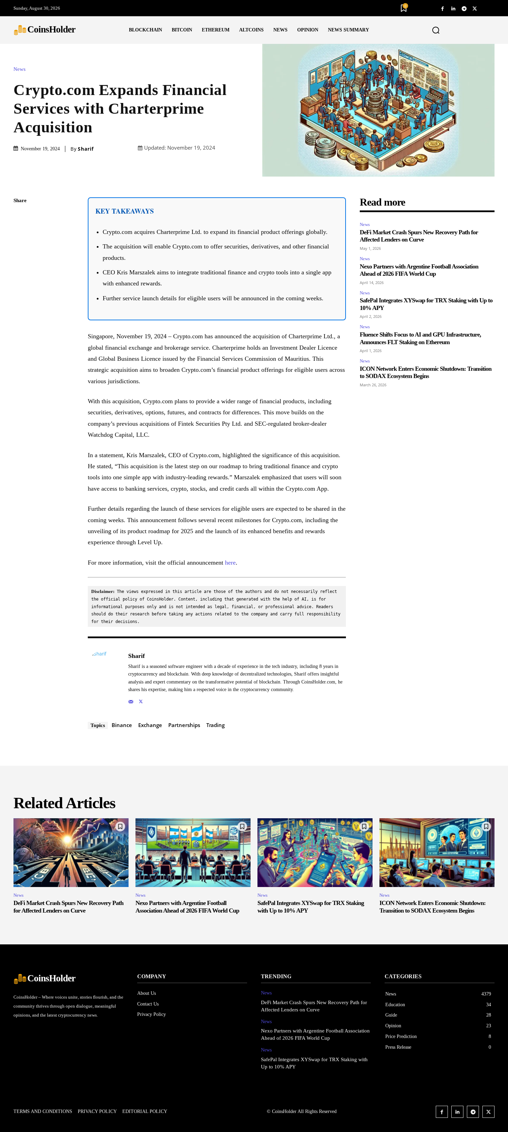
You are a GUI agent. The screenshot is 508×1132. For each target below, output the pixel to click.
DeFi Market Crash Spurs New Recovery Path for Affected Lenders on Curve (419, 236)
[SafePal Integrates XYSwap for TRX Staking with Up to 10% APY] (315, 852)
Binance (122, 724)
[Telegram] (464, 8)
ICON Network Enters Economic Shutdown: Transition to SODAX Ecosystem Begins (425, 372)
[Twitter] (474, 8)
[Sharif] (104, 677)
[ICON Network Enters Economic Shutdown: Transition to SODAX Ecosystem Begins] (437, 852)
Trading (215, 724)
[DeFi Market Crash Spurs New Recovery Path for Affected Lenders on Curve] (71, 852)
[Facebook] (442, 8)
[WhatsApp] (20, 266)
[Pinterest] (20, 250)
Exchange (150, 724)
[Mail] (130, 699)
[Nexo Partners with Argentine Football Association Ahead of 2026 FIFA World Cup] (193, 852)
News (19, 69)
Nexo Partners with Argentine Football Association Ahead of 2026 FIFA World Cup (419, 270)
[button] (436, 30)
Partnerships (184, 724)
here (230, 562)
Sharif (86, 149)
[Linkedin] (453, 8)
